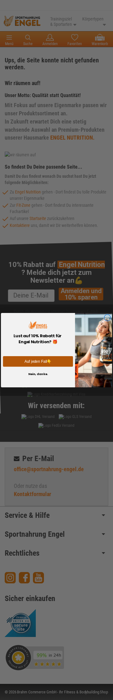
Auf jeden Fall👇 (37, 361)
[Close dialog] (107, 317)
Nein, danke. (38, 374)
